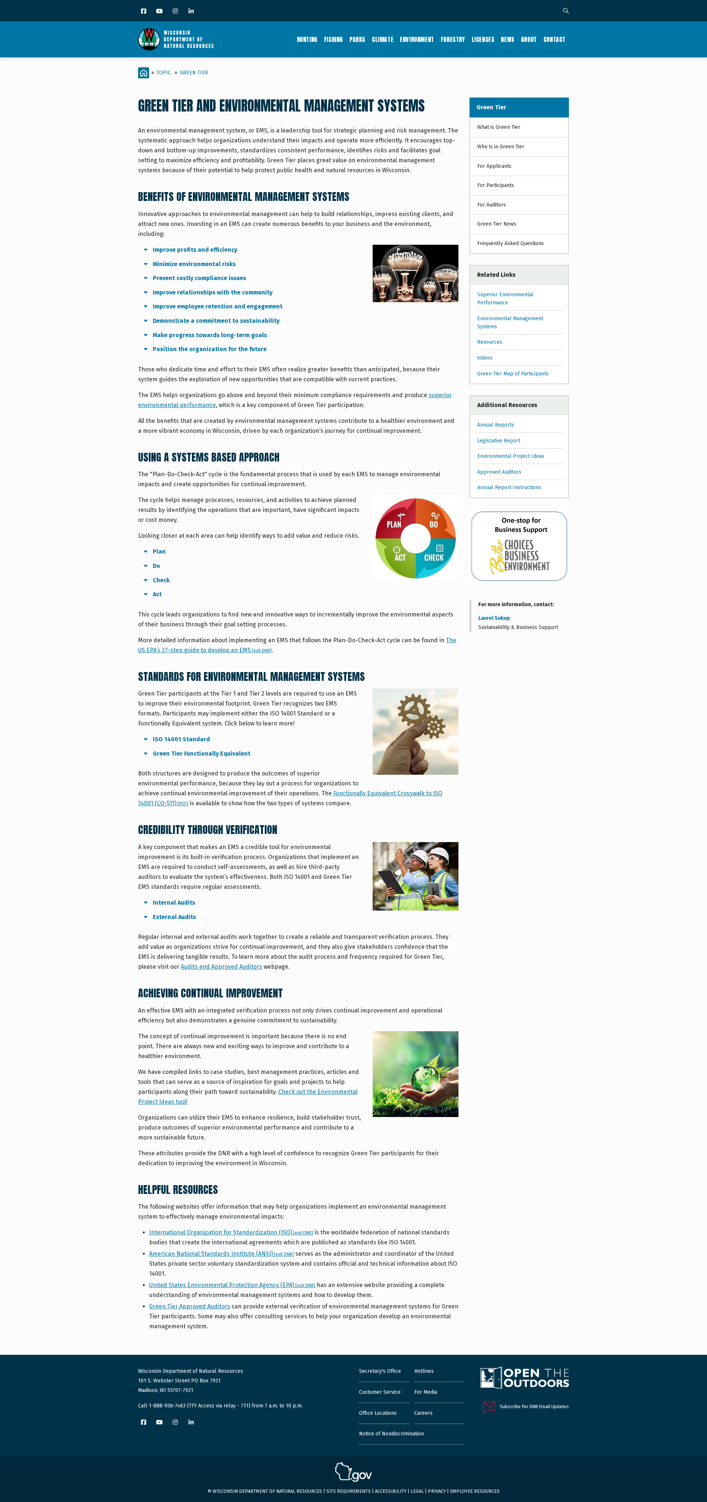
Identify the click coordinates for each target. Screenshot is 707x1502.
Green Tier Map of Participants (513, 374)
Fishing (333, 39)
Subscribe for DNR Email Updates (534, 1406)
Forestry (453, 39)
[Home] (176, 39)
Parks (357, 39)
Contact (555, 39)
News (507, 39)
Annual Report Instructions (509, 487)
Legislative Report (498, 441)
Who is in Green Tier (500, 147)
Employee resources (475, 1491)
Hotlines (424, 1371)
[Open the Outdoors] (525, 1379)
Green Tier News (496, 224)
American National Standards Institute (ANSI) (221, 1253)
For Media (425, 1392)
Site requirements (348, 1491)
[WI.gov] (353, 1473)
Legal (417, 1491)
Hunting (307, 39)
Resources (489, 342)
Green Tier (194, 73)
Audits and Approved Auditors (221, 966)
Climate (382, 39)
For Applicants (494, 166)
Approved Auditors (499, 472)
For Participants (495, 185)
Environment (417, 39)
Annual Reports (495, 425)
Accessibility (391, 1491)
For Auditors (491, 205)
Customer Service (380, 1392)
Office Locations (378, 1413)
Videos (485, 358)
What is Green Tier (498, 127)
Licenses (483, 39)
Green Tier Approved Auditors (189, 1306)
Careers (423, 1413)
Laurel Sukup (494, 618)
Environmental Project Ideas (510, 456)
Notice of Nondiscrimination (391, 1434)
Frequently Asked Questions (510, 243)
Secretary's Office (380, 1371)
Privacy (437, 1491)
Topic (163, 73)
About (529, 39)
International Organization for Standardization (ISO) (231, 1232)
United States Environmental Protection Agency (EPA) (232, 1285)
